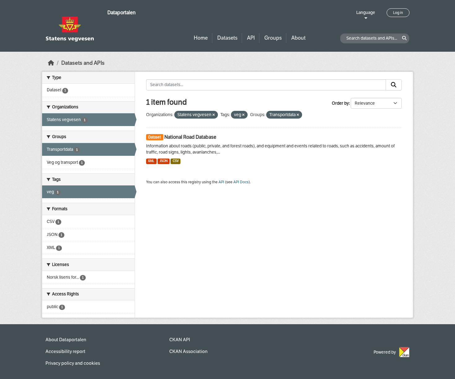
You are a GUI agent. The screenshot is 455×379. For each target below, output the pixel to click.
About (298, 38)
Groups (273, 38)
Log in (398, 13)
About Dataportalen (66, 339)
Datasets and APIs (83, 63)
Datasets (227, 38)
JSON (163, 161)
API (251, 38)
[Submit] (394, 84)
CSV (176, 161)
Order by (340, 103)
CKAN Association (188, 351)
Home (201, 38)
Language (365, 12)
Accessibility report (65, 351)
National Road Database (190, 137)
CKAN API (179, 339)
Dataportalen (121, 12)
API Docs (241, 182)
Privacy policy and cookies (73, 363)
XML (151, 161)
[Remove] (213, 115)
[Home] (51, 63)
